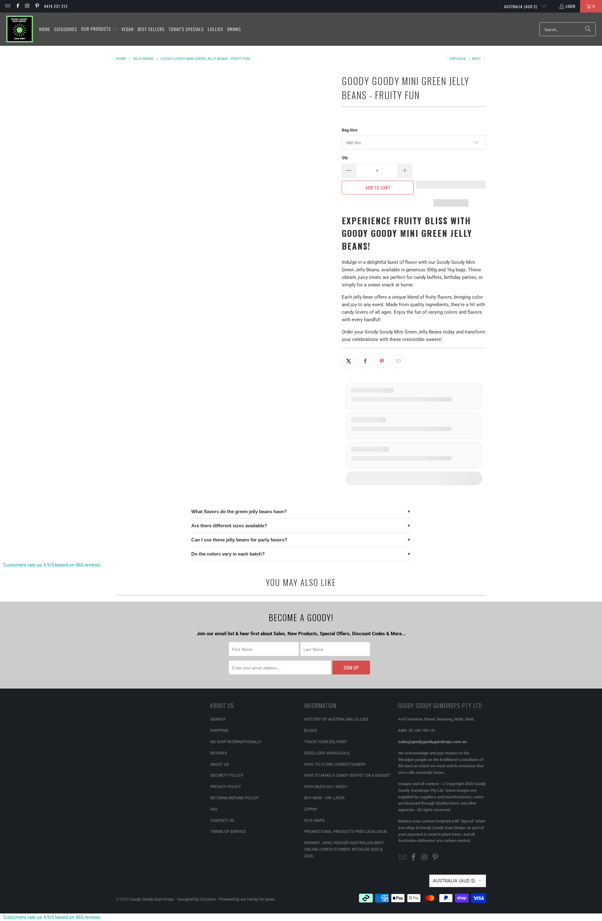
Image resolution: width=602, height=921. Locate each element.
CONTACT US (222, 820)
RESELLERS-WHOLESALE (327, 753)
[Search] (588, 29)
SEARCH (217, 719)
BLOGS (310, 730)
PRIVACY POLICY (225, 786)
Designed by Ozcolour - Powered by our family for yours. (226, 899)
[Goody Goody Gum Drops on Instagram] (27, 6)
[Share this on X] (349, 361)
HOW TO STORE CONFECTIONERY (335, 764)
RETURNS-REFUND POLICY (234, 798)
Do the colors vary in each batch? (228, 553)
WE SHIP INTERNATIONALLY (235, 741)
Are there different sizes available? (229, 525)
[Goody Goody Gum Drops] (19, 29)
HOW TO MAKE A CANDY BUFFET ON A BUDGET (347, 775)
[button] (99, 29)
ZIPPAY (310, 809)
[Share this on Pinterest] (382, 361)
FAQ (213, 809)
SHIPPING (219, 730)
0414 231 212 (56, 6)
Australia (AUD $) (521, 6)
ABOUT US (219, 764)
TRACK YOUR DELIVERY (325, 741)
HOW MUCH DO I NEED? (325, 786)
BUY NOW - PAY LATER (324, 798)
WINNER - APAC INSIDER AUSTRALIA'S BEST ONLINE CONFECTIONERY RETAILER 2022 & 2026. (344, 849)
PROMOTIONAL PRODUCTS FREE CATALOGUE (345, 831)
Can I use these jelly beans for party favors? (239, 539)
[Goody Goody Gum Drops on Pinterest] (37, 6)
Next (477, 59)
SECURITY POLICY (226, 775)
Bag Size (349, 130)
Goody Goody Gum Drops (152, 899)
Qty (345, 157)
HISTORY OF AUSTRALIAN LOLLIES (336, 719)
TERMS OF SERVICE (228, 831)
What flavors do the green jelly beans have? (239, 511)
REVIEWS (218, 753)
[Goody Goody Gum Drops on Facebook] (17, 6)
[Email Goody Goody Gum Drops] (7, 6)
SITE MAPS (314, 820)
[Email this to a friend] (398, 361)
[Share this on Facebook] (365, 361)
